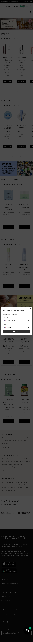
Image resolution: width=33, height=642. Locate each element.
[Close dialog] (31, 308)
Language (6, 324)
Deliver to (6, 317)
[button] (16, 320)
